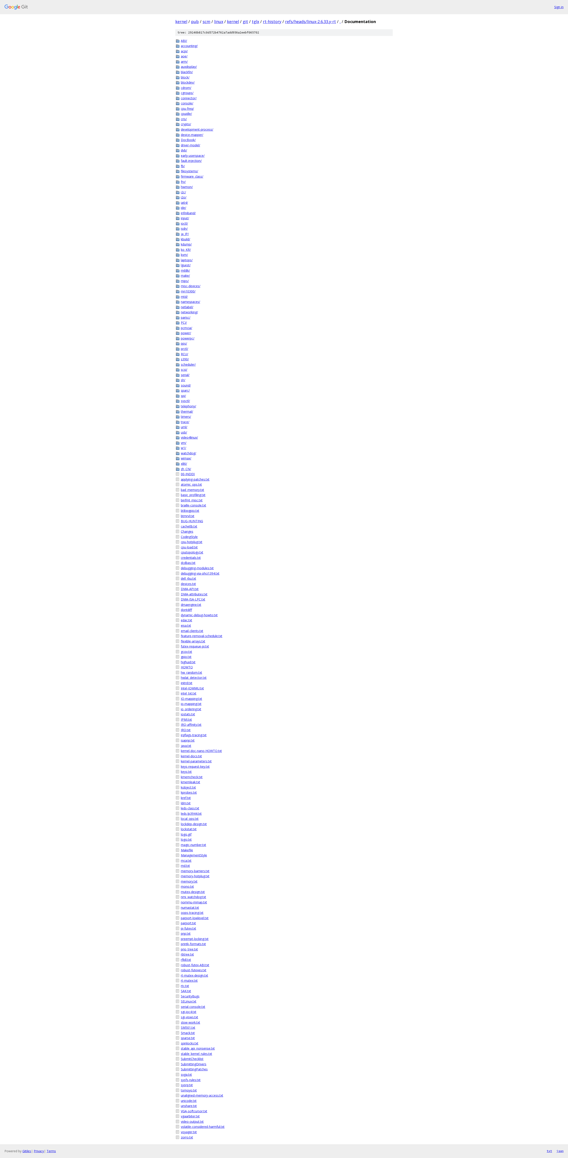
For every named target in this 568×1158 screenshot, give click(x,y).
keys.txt (186, 771)
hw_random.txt (191, 672)
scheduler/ (188, 364)
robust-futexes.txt (193, 970)
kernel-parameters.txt (196, 761)
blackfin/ (187, 72)
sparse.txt (188, 1038)
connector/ (189, 98)
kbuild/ (185, 239)
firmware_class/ (192, 176)
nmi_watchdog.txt (193, 897)
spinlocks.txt (189, 1043)
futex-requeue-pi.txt (195, 646)
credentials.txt (191, 557)
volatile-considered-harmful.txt (203, 1127)
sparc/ (185, 390)
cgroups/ (187, 93)
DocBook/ (188, 140)
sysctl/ (185, 401)
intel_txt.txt (188, 693)
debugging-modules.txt (197, 568)
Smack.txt (188, 1033)
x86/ (184, 463)
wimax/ (186, 458)
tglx (255, 21)
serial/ (185, 375)
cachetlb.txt (189, 526)
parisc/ (185, 317)
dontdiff (186, 610)
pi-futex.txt (188, 928)
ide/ (183, 208)
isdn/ (184, 228)
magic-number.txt (193, 845)
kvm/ (184, 255)
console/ (187, 103)
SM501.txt (188, 1027)
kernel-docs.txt (191, 756)
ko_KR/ (186, 249)
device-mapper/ (192, 135)
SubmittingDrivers (193, 1064)
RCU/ (184, 354)
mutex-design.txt (193, 892)
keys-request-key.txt (195, 766)
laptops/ (187, 260)
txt (549, 1151)
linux (218, 21)
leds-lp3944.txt (191, 813)
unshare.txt (189, 1106)
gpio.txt (186, 657)
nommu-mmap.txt (194, 902)
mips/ (185, 281)
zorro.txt (187, 1137)
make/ (185, 275)
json (560, 1151)
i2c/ (183, 192)
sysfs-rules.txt (191, 1080)
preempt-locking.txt (195, 939)
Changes (187, 531)
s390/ (185, 359)
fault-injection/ (191, 161)
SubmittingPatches (194, 1069)
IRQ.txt (186, 730)
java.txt (186, 746)
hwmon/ (187, 187)
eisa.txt (186, 625)
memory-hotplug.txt (195, 876)
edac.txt (186, 620)
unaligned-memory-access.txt (202, 1095)
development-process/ (197, 129)
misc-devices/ (190, 286)
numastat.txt (190, 907)
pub (195, 21)
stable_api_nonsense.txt (198, 1048)
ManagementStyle (194, 855)
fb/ (183, 166)
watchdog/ (188, 453)
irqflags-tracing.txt (194, 735)
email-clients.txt (192, 631)
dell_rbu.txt (188, 578)
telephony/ (188, 406)
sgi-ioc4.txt (188, 1012)
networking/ (189, 312)
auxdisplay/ (189, 67)
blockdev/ (188, 82)
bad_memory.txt (192, 490)
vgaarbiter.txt (190, 1116)
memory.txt (189, 881)
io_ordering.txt (191, 709)
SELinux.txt (188, 1001)
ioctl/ (184, 223)
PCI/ (184, 322)
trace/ (185, 422)
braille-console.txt (193, 505)
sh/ (183, 380)
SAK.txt (186, 991)
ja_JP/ (185, 234)
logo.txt (186, 839)
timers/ (186, 416)
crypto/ (186, 124)
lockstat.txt (189, 829)
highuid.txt (188, 662)
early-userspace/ (193, 155)
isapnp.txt (188, 740)
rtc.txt (185, 986)
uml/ (184, 427)
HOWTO (187, 667)
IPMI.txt (186, 719)
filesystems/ (189, 171)
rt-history (272, 21)
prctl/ (184, 349)
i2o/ (183, 197)
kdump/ (186, 244)
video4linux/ (189, 437)
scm (206, 21)
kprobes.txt (189, 792)
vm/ (183, 443)
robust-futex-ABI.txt (195, 965)
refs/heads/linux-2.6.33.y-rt (310, 21)
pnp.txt (186, 933)
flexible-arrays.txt (193, 641)
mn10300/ (188, 291)
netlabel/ (187, 307)
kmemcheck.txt (192, 777)
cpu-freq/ (187, 108)
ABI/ (184, 41)
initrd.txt (186, 683)
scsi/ (184, 369)
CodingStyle (189, 537)
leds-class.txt (190, 808)
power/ (186, 333)
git (245, 21)
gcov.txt (186, 652)
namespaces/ (190, 302)
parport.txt (188, 923)
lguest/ (186, 265)
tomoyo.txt (189, 1090)
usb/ (184, 432)
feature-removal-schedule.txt (201, 636)
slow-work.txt (190, 1022)
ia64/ (184, 202)
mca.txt (186, 860)
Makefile (187, 850)
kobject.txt (188, 787)
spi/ (183, 396)
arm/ (184, 61)
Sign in (559, 7)
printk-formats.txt (193, 944)
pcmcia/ (186, 328)
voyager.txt (189, 1132)
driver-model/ (190, 145)
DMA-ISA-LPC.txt (193, 599)
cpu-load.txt (189, 547)
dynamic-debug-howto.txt (199, 615)
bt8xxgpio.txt (190, 510)
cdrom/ (186, 88)
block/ (185, 77)
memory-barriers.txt (195, 871)
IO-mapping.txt (191, 699)
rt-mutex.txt (189, 980)
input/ (185, 218)
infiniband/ (188, 213)
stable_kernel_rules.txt (196, 1054)
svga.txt (186, 1074)
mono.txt (187, 886)
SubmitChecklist (192, 1059)
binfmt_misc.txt (192, 500)
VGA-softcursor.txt (194, 1111)
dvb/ (184, 150)
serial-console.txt (193, 1007)
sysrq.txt (187, 1085)
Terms (51, 1151)
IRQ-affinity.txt (191, 724)
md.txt (185, 866)
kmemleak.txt (190, 782)
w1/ (183, 448)
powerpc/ (187, 338)
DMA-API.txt (190, 589)
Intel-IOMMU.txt (192, 688)
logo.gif (186, 834)
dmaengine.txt (191, 605)
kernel (181, 21)
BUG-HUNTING (192, 521)
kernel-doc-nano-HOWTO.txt (201, 751)
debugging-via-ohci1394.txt (200, 573)
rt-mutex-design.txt (194, 975)
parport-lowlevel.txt (195, 918)
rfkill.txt (186, 960)
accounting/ (189, 46)
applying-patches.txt (195, 479)
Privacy (39, 1151)
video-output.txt (192, 1121)
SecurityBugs (190, 996)
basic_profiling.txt (193, 495)
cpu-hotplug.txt (191, 542)
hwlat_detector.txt (194, 677)
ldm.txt (186, 803)
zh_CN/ (186, 469)
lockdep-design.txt (194, 824)
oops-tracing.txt (192, 913)
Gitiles (26, 1151)
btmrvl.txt (187, 516)
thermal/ (187, 411)
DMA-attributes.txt (194, 594)
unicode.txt (189, 1101)
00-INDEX (188, 474)
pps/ (184, 343)
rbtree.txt (187, 954)
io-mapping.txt (191, 704)
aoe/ (184, 56)
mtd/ (184, 296)
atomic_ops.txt (191, 484)
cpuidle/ (186, 114)
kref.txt (186, 798)
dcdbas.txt (188, 563)
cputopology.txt (192, 552)
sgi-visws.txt (189, 1017)
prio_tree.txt (189, 949)
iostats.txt (188, 714)
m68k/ (185, 270)
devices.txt (188, 584)
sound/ (186, 385)
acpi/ (184, 51)
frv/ (183, 182)
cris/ (184, 119)
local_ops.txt (190, 818)
